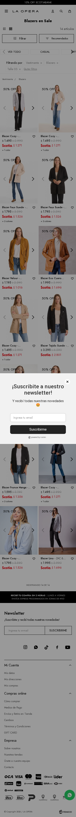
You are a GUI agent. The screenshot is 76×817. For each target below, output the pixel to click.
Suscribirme (38, 429)
